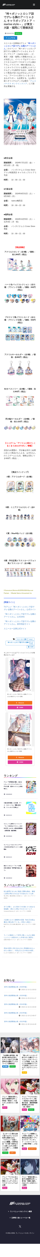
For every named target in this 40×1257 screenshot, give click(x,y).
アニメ (4, 1107)
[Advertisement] (20, 967)
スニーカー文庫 (21, 639)
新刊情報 (5, 1066)
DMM (21, 707)
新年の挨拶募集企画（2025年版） (16, 995)
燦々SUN (30, 647)
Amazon (21, 703)
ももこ (31, 639)
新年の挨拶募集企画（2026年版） (16, 987)
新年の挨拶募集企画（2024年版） (16, 1004)
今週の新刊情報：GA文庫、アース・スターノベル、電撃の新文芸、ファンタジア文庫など (13, 805)
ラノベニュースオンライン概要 (21, 1211)
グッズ (24, 1072)
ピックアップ (32, 1148)
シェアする (11, 38)
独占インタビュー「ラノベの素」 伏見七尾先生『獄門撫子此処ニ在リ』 (13, 868)
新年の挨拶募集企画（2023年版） (16, 1013)
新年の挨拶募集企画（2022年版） (16, 1021)
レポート (12, 1152)
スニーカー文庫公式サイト (15, 629)
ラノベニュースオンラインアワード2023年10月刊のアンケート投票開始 (13, 847)
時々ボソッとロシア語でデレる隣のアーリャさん (20, 643)
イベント (18, 33)
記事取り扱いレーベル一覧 (21, 1218)
